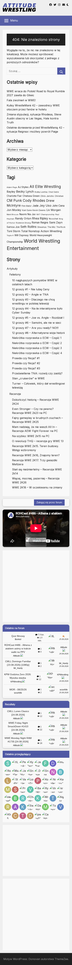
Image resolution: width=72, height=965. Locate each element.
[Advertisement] (36, 586)
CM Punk (14, 200)
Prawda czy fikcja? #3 (26, 368)
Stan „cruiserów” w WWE (28, 378)
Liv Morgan (53, 210)
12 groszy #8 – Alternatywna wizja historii (38, 333)
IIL (64, 636)
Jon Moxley (14, 210)
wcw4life (18, 693)
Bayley (11, 191)
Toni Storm (13, 231)
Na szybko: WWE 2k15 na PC (30, 436)
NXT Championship (45, 214)
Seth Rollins (28, 226)
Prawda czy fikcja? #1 (26, 358)
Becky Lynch (25, 191)
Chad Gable (53, 192)
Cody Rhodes (34, 200)
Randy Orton (23, 218)
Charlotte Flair (14, 196)
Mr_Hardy (18, 668)
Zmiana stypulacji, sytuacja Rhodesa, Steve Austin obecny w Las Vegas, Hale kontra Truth (34, 118)
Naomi (23, 214)
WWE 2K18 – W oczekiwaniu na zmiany (37, 487)
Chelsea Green (31, 195)
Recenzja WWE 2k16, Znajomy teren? (36, 455)
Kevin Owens (39, 210)
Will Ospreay (21, 235)
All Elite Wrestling (45, 186)
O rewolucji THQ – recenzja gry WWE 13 (37, 441)
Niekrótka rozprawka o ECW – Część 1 (36, 338)
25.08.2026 (63, 639)
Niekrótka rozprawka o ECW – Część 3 (37, 348)
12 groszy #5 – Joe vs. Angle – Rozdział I (38, 317)
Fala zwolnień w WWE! (21, 100)
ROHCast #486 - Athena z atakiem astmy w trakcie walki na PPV (18, 648)
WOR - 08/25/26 (18, 689)
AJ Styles (23, 187)
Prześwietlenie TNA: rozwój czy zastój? (37, 373)
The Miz (51, 227)
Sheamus (42, 227)
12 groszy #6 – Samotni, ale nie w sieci (36, 322)
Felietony (15, 274)
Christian (59, 196)
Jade (35, 205)
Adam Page (12, 187)
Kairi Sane (27, 210)
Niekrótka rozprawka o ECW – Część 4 (37, 353)
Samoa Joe (13, 226)
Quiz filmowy (18, 636)
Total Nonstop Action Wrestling (41, 231)
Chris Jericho (47, 196)
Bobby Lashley (41, 192)
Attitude (16, 656)
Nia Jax (31, 214)
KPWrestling (16, 682)
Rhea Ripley (40, 218)
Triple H (10, 235)
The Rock (60, 227)
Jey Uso (45, 205)
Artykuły (12, 268)
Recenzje (15, 394)
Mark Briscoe (12, 214)
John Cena (58, 205)
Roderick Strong (23, 223)
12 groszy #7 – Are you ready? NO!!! (35, 328)
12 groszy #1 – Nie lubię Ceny (30, 289)
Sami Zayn (55, 222)
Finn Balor (27, 206)
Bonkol (18, 639)
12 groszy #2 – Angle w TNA (30, 294)
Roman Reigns (40, 222)
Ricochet (53, 218)
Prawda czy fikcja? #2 (26, 363)
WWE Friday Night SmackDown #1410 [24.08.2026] (18, 726)
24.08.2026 (63, 654)
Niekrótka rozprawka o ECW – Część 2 (37, 343)
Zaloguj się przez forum (49, 502)
